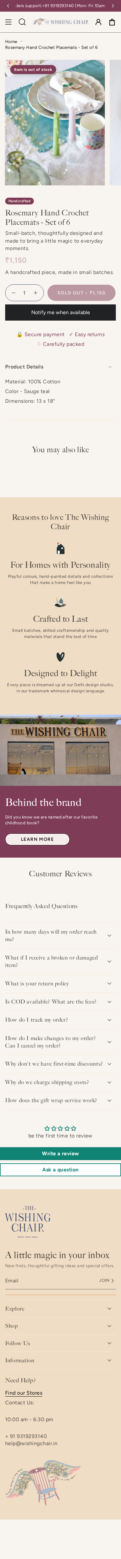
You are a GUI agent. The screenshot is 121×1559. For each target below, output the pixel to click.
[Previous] (8, 6)
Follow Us (17, 1343)
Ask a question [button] (60, 1170)
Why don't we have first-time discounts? (54, 1063)
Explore (14, 1308)
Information (20, 1360)
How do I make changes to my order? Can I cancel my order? (50, 1042)
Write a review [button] (60, 1153)
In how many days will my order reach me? (51, 935)
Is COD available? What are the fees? (51, 1001)
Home (11, 41)
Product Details (24, 367)
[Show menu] (8, 22)
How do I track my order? (36, 1019)
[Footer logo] (27, 1222)
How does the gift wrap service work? (51, 1100)
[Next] (113, 6)
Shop (11, 1326)
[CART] (112, 22)
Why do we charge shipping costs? (47, 1082)
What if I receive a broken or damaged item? (51, 961)
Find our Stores (23, 1393)
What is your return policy (37, 983)
